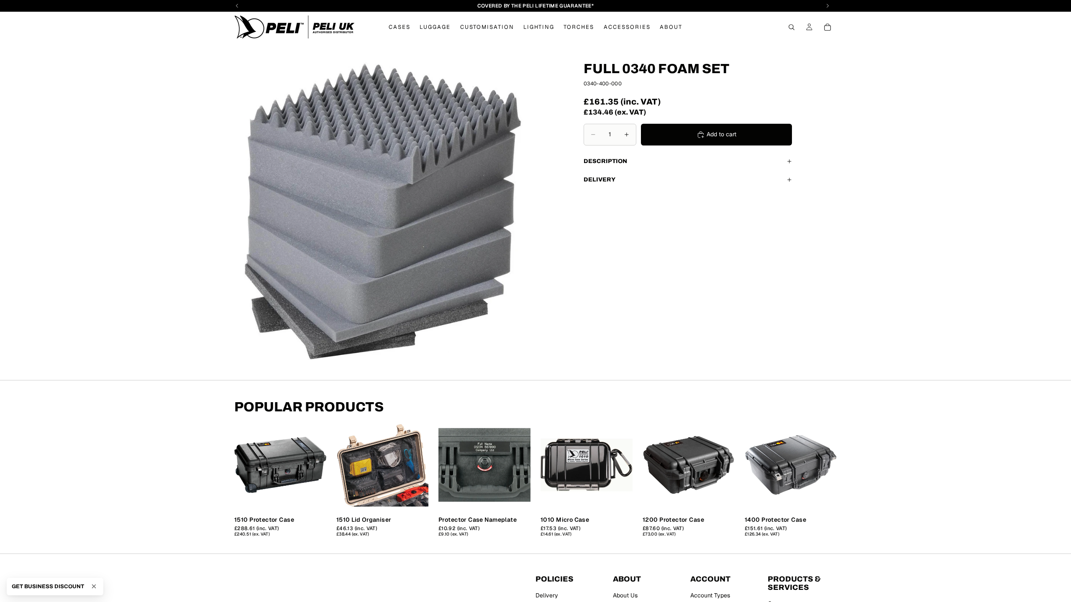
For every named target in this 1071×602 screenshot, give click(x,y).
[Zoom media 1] (383, 211)
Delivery (599, 179)
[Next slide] (317, 465)
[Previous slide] (243, 465)
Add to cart (721, 134)
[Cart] (827, 27)
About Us (625, 595)
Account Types (710, 595)
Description (605, 161)
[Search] (791, 27)
